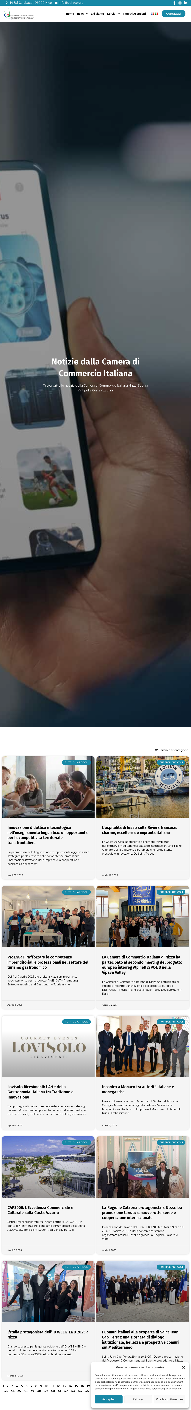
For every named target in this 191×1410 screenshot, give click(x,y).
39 (46, 1391)
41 (59, 1391)
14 (70, 1386)
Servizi (111, 14)
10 (46, 1386)
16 (82, 1386)
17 (88, 1386)
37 (32, 1391)
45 (87, 1391)
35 (19, 1391)
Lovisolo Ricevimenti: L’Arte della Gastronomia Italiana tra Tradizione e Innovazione (40, 1092)
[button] (183, 1367)
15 (76, 1386)
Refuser (138, 1399)
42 (66, 1391)
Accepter (108, 1399)
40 (53, 1391)
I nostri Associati (134, 14)
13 (64, 1386)
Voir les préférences (169, 1399)
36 (26, 1391)
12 (58, 1386)
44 (80, 1391)
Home (70, 14)
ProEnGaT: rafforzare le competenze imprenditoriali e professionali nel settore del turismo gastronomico (47, 962)
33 (6, 1391)
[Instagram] (180, 3)
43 (73, 1391)
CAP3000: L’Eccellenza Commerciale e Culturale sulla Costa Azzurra (40, 1210)
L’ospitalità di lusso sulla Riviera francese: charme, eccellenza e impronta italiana (139, 830)
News (80, 14)
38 (39, 1391)
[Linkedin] (185, 3)
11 (52, 1386)
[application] (86, 14)
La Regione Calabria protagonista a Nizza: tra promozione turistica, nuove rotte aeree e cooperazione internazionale (142, 1212)
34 (12, 1391)
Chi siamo (97, 14)
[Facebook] (174, 3)
